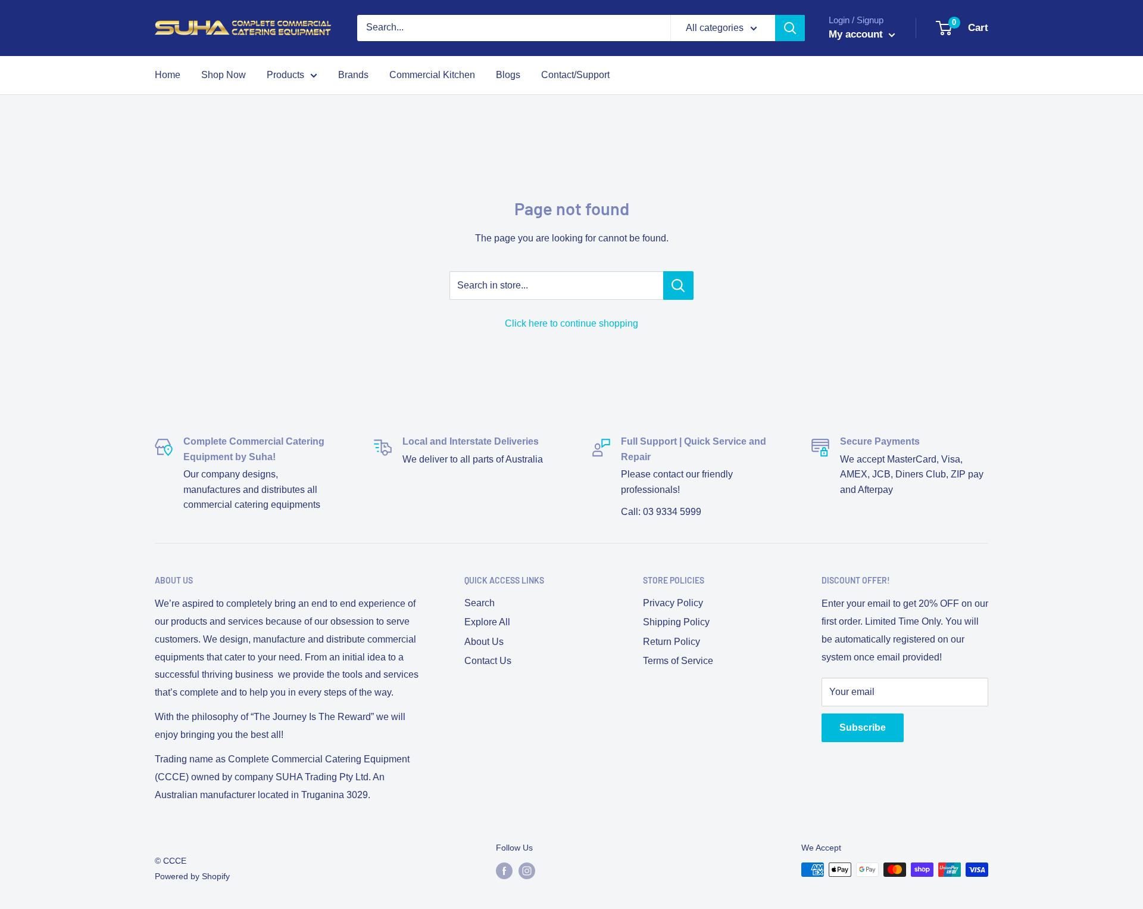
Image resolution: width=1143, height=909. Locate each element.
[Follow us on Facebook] (504, 871)
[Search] (790, 28)
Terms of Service (678, 661)
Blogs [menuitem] (508, 75)
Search (479, 603)
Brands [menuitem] (353, 75)
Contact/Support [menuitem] (575, 75)
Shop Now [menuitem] (223, 75)
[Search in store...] (678, 285)
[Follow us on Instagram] (527, 871)
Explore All (487, 622)
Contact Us (487, 661)
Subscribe (862, 727)
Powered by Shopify (192, 876)
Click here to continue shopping (571, 323)
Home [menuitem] (167, 75)
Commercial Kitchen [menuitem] (432, 75)
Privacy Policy (673, 603)
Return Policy (671, 642)
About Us (484, 642)
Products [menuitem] (285, 75)
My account (857, 34)
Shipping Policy (676, 622)
